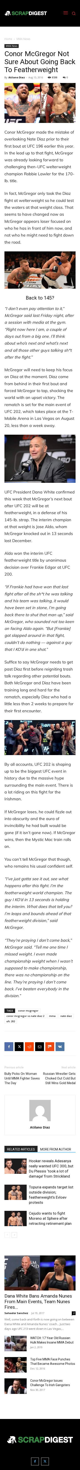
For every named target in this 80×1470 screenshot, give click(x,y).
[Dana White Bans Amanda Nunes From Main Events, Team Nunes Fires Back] (40, 1272)
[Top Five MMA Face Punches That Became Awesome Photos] (15, 1365)
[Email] (39, 1046)
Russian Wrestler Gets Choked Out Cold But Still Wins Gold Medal (59, 1078)
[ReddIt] (29, 1046)
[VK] (60, 1046)
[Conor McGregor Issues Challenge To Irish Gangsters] (15, 1386)
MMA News (23, 39)
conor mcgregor (28, 1010)
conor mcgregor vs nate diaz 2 (25, 1016)
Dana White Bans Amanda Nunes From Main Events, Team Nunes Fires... (38, 1301)
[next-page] (14, 1235)
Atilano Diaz (16, 77)
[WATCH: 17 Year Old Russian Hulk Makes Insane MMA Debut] (15, 1343)
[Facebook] (8, 1046)
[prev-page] (7, 1235)
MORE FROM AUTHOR (55, 1149)
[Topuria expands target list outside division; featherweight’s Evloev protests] (15, 1192)
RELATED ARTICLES (21, 1149)
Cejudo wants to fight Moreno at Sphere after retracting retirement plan (50, 1218)
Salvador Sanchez (16, 1313)
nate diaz (66, 1016)
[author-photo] (40, 1121)
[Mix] (49, 1046)
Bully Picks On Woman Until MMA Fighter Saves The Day (22, 1078)
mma (52, 1016)
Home (8, 39)
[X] (19, 1046)
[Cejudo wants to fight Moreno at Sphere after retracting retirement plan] (15, 1218)
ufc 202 (10, 1021)
